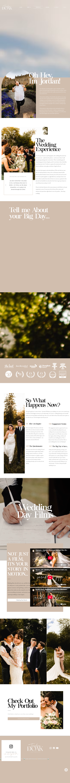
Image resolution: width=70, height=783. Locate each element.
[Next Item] (66, 770)
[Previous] (5, 185)
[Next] (30, 185)
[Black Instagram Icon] (11, 746)
